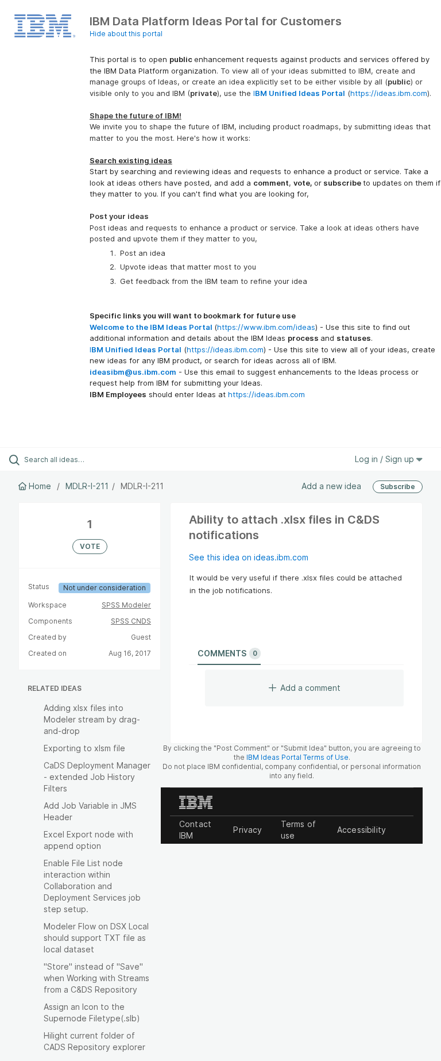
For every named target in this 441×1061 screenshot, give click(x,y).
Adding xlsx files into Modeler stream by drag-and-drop (92, 719)
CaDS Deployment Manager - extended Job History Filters (97, 776)
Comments (227, 653)
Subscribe (397, 486)
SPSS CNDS (131, 621)
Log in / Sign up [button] (385, 459)
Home (39, 486)
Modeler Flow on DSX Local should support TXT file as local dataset (96, 937)
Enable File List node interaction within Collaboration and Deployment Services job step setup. (92, 886)
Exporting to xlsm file (84, 748)
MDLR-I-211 (87, 486)
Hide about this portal (126, 33)
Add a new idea (331, 486)
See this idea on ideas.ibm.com (248, 557)
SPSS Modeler (126, 605)
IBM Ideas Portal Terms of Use (297, 757)
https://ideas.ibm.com (388, 93)
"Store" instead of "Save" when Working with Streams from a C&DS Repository (96, 978)
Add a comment (310, 688)
